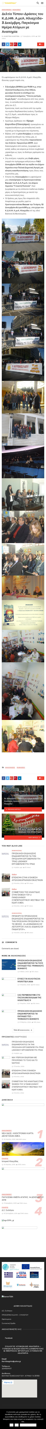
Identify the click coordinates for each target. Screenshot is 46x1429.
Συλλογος (5, 1158)
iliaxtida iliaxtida (11, 36)
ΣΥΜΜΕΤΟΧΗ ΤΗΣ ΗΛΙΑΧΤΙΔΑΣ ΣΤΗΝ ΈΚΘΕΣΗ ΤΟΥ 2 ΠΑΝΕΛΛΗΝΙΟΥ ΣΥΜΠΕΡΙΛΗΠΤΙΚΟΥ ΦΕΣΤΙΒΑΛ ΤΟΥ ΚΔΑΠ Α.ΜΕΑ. (28, 897)
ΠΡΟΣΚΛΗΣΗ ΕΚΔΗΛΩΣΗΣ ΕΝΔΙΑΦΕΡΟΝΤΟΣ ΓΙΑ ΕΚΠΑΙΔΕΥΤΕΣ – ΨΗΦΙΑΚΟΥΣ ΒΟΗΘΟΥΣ (30, 1015)
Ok (11, 1425)
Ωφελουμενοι (6, 1319)
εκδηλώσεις (17, 9)
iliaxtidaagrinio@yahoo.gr (11, 1361)
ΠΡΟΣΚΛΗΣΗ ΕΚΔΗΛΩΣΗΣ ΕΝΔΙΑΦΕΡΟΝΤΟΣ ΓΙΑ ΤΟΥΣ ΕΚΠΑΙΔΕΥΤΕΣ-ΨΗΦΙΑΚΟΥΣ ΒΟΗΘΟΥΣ (31, 964)
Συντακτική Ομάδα (8, 1323)
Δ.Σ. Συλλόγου (8, 1210)
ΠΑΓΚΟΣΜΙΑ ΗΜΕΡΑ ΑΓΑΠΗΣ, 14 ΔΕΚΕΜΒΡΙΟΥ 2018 (23, 1198)
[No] (43, 1419)
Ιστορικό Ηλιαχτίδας (10, 1161)
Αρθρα (14, 875)
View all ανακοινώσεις (22, 1030)
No (17, 1425)
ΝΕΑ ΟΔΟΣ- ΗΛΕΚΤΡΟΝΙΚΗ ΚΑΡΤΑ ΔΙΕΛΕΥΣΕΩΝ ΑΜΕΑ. (17, 1134)
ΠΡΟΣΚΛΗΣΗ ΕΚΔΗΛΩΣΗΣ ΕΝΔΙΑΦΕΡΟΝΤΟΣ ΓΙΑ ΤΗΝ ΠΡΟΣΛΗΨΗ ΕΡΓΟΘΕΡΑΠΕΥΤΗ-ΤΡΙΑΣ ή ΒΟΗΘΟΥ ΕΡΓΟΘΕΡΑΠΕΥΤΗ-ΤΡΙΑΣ (26, 858)
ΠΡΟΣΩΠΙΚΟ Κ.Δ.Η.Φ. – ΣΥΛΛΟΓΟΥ (15, 1315)
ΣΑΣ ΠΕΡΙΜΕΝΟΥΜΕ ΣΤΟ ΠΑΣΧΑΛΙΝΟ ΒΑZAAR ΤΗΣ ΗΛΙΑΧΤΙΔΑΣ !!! (29, 997)
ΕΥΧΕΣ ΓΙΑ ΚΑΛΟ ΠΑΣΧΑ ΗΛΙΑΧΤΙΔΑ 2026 (29, 980)
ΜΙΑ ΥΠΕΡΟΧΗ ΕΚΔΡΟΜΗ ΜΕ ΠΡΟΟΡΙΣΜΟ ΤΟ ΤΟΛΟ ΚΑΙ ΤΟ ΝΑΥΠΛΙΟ (25, 1060)
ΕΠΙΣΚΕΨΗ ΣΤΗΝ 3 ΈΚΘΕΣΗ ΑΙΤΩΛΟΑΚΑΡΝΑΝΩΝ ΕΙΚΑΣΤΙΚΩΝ (27, 878)
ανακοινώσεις (7, 9)
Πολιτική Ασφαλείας (28, 1425)
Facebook (9, 1338)
